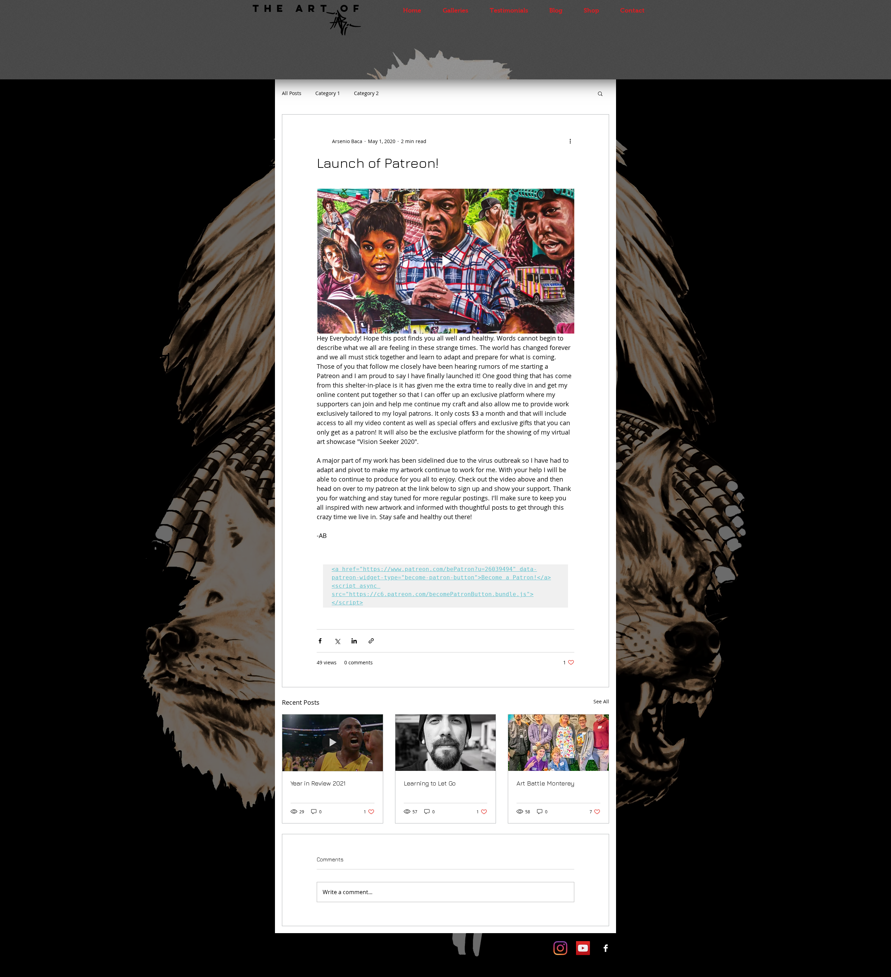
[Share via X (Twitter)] (337, 641)
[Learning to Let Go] (445, 742)
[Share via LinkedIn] (354, 641)
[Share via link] (371, 641)
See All (601, 701)
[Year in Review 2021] (332, 742)
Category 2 (366, 93)
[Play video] (445, 261)
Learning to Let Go (430, 783)
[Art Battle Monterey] (558, 742)
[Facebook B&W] (606, 948)
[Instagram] (560, 948)
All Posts (291, 93)
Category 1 (327, 93)
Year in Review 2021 (318, 783)
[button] (600, 93)
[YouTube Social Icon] (583, 948)
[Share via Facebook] (320, 641)
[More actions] (570, 141)
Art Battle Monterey (546, 783)
